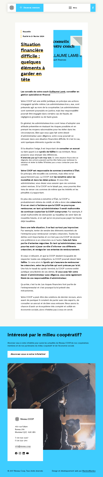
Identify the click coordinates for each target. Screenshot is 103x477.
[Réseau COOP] (11, 8)
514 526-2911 (21, 441)
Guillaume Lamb (57, 91)
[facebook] (16, 453)
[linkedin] (23, 453)
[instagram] (20, 453)
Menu (75, 8)
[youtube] (27, 453)
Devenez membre (31, 8)
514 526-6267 (22, 438)
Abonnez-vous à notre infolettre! (28, 354)
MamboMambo (88, 471)
